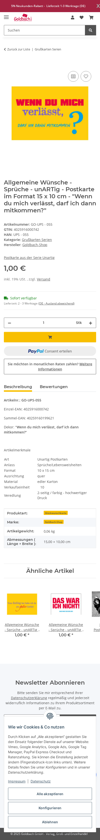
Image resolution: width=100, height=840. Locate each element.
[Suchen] (90, 30)
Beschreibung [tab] (18, 386)
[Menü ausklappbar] (6, 15)
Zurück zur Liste (18, 49)
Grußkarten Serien (37, 239)
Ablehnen (50, 822)
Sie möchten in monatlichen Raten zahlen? (50, 366)
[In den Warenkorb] (8, 64)
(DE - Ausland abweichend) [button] (56, 303)
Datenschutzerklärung (29, 698)
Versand (43, 279)
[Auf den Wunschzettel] (86, 76)
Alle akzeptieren (50, 794)
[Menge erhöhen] (90, 323)
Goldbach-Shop (53, 522)
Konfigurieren (50, 808)
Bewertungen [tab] (54, 386)
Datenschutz (41, 781)
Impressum (16, 781)
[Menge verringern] (9, 323)
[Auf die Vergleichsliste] (73, 76)
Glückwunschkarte (56, 513)
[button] (72, 17)
